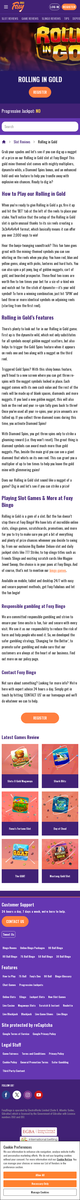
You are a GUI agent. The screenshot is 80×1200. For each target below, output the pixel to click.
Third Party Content (14, 1071)
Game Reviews (30, 18)
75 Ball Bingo (27, 956)
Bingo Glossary (63, 976)
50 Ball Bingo (45, 956)
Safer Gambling (60, 1062)
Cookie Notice (64, 1159)
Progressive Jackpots (31, 985)
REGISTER (69, 7)
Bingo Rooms (10, 948)
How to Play (9, 976)
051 (22, 1117)
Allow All (40, 1175)
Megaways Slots (27, 1005)
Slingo (22, 997)
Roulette (68, 1005)
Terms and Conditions (33, 1053)
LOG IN (54, 7)
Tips (66, 18)
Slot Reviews (10, 18)
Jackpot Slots (37, 997)
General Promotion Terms (34, 1062)
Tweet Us (8, 934)
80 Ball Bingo (10, 956)
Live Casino (9, 1005)
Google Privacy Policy (44, 1034)
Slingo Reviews (51, 18)
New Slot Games (57, 997)
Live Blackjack (10, 1014)
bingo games (57, 570)
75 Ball (22, 976)
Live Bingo (62, 1014)
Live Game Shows (44, 1014)
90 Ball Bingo (55, 948)
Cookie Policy (10, 1062)
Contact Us (15, 921)
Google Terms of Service (16, 1034)
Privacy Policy (56, 1053)
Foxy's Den (35, 976)
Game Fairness (10, 1053)
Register (40, 92)
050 (13, 1117)
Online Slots (9, 997)
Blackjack (26, 1014)
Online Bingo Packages (32, 948)
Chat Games (9, 985)
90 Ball (48, 976)
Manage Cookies (40, 1192)
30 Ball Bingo (63, 956)
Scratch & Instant (49, 1005)
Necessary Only (40, 1183)
